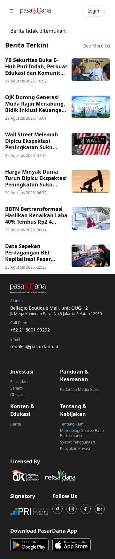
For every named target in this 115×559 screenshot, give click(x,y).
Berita (15, 424)
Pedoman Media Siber (79, 389)
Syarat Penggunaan (77, 442)
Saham (16, 388)
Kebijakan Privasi (75, 448)
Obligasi (17, 394)
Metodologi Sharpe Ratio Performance (82, 433)
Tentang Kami (72, 424)
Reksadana (20, 381)
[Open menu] (11, 11)
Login (93, 11)
